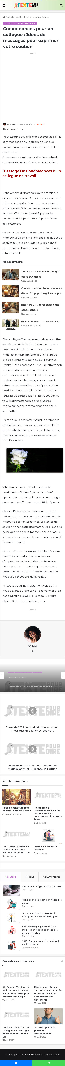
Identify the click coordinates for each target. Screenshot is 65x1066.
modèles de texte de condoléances (31, 17)
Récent (30, 876)
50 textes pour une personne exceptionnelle (44, 1030)
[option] (32, 675)
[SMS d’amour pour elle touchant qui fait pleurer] (11, 945)
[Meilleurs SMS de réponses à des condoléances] (10, 307)
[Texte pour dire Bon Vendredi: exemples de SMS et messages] (11, 917)
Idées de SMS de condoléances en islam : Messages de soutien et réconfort (30, 682)
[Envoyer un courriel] (14, 124)
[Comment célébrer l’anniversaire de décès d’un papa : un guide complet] (10, 291)
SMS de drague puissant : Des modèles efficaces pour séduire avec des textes (40, 929)
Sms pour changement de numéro (41, 886)
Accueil (9, 17)
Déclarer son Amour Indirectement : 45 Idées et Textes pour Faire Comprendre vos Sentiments (48, 993)
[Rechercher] (61, 6)
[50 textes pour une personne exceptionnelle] (48, 1016)
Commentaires (51, 876)
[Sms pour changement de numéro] (11, 890)
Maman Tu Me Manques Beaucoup (41, 321)
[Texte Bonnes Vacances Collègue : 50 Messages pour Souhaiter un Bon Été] (16, 1016)
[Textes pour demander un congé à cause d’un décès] (10, 274)
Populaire (10, 876)
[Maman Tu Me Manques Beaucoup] (10, 324)
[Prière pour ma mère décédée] (48, 836)
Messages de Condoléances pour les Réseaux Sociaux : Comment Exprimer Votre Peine (48, 813)
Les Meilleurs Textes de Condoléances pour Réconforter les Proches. (16, 849)
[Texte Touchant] (26, 5)
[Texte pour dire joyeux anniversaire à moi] (11, 904)
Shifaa (10, 124)
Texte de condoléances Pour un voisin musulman (16, 809)
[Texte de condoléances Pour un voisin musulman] (16, 797)
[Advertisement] (32, 87)
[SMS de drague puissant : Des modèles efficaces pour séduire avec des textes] (11, 931)
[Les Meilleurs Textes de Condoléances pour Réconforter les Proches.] (16, 836)
